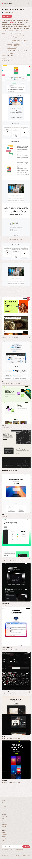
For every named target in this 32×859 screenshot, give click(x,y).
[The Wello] (16, 316)
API (2, 820)
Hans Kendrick (10, 55)
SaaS (19, 383)
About (9, 33)
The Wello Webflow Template (10, 337)
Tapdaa (4, 426)
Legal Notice (18, 855)
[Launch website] (29, 381)
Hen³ (12, 12)
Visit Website (6, 16)
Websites (4, 802)
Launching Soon (24, 50)
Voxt (3, 514)
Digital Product (10, 50)
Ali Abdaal (5, 12)
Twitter (3, 832)
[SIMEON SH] (16, 582)
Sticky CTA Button (12, 47)
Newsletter (4, 824)
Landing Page (17, 50)
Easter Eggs (16, 40)
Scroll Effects (10, 53)
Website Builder (22, 472)
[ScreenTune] (16, 715)
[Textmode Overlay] (16, 671)
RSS (3, 840)
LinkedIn (4, 836)
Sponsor (4, 826)
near (3, 559)
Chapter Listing (20, 38)
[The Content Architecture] (16, 449)
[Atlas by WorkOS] (16, 626)
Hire (3, 818)
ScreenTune (5, 736)
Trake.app (4, 781)
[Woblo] (16, 360)
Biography (14, 33)
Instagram (4, 834)
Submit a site (5, 816)
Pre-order (10, 45)
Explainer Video (24, 40)
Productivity (16, 45)
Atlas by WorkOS (7, 647)
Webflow (11, 22)
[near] (16, 538)
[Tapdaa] (16, 404)
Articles (3, 810)
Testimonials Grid (19, 35)
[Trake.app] (16, 759)
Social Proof (21, 33)
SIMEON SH (5, 603)
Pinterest (4, 838)
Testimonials (10, 35)
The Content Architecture (9, 470)
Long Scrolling (21, 42)
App (2, 560)
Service (20, 338)
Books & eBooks (11, 38)
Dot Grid (9, 40)
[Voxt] (16, 493)
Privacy (24, 855)
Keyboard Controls (12, 42)
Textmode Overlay (7, 692)
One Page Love (8, 3)
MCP (3, 822)
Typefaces (4, 808)
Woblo (3, 381)
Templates (4, 806)
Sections (4, 804)
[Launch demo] (29, 337)
